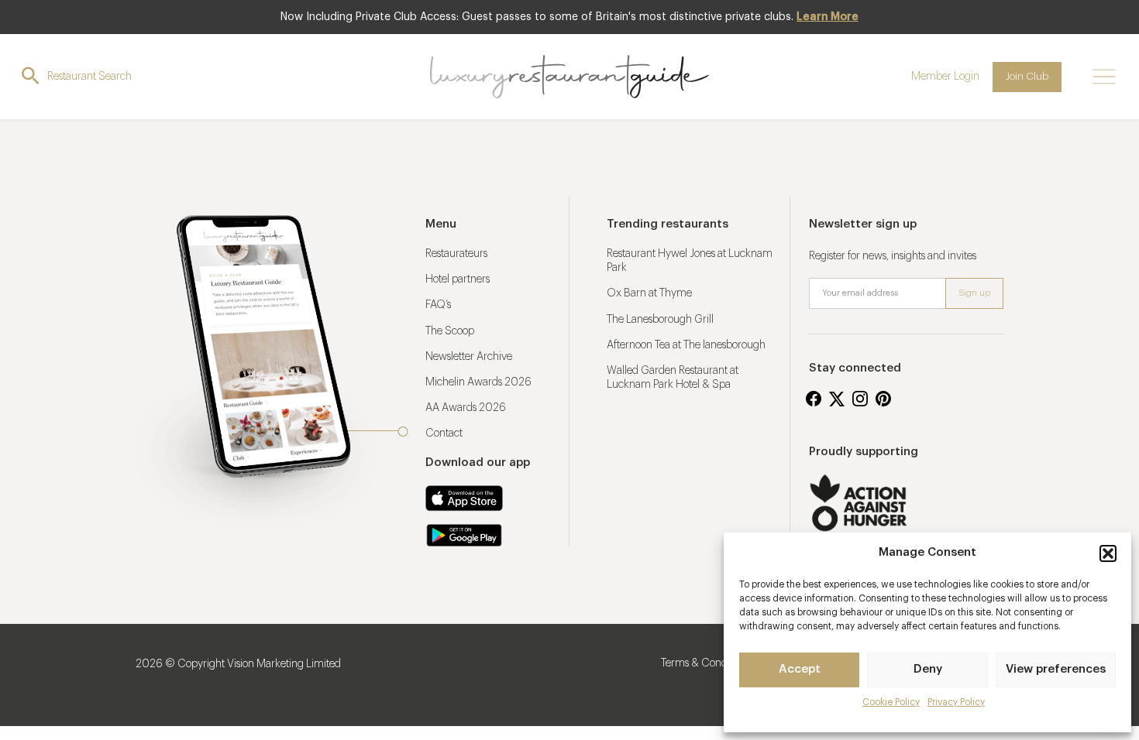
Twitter (836, 398)
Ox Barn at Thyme (649, 293)
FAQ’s (438, 305)
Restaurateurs (456, 253)
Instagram (860, 398)
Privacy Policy (956, 702)
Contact (444, 433)
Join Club (1027, 76)
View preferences (1056, 669)
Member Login (945, 76)
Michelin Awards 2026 (478, 382)
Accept (800, 669)
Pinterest (883, 398)
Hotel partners (457, 279)
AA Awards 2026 (465, 408)
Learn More (828, 17)
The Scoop (449, 331)
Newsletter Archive (468, 356)
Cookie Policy (891, 702)
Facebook (813, 398)
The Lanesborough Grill (660, 319)
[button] (1108, 553)
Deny (928, 669)
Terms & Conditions (706, 663)
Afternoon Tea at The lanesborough (686, 345)
